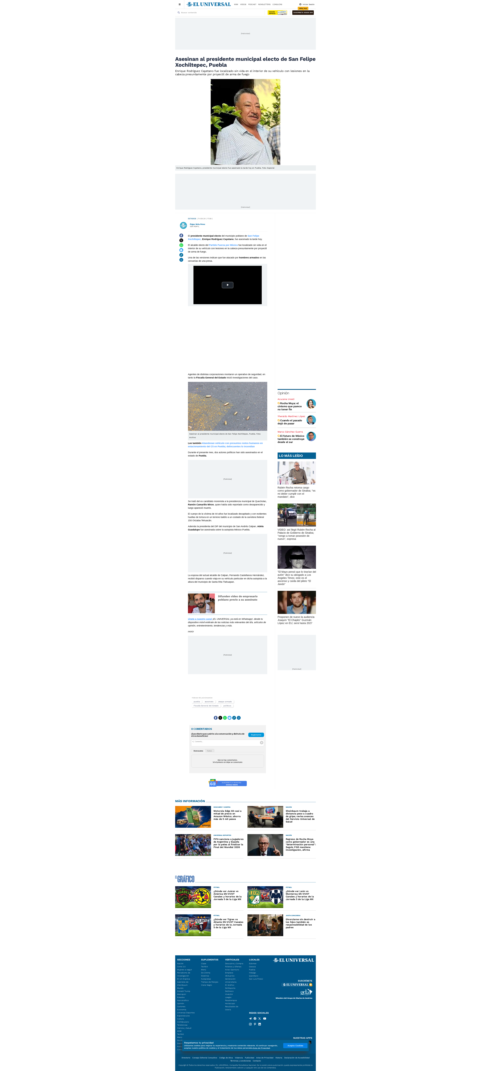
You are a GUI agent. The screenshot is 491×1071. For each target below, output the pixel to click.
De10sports (230, 988)
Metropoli (181, 994)
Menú (179, 1037)
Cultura (180, 1019)
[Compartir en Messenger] (181, 250)
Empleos (229, 973)
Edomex (252, 963)
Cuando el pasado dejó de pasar (290, 422)
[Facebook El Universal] (255, 1019)
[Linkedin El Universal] (259, 1024)
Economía (181, 1010)
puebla (197, 702)
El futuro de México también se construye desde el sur (291, 439)
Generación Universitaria (231, 980)
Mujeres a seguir (184, 970)
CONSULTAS (277, 4)
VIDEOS (243, 4)
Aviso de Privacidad (264, 1058)
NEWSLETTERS (264, 4)
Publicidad (249, 1058)
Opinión (283, 393)
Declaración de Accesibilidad (297, 1058)
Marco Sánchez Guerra (290, 431)
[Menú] (179, 4)
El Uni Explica (183, 979)
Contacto (257, 1061)
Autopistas (206, 979)
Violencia (239, 1058)
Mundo (180, 988)
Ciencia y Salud (184, 1028)
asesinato (209, 702)
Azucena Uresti (286, 399)
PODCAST (252, 4)
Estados (192, 219)
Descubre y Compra (234, 963)
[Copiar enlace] (181, 255)
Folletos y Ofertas (233, 967)
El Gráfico (229, 985)
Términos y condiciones (240, 1061)
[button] (303, 12)
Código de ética (226, 1058)
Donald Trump (183, 991)
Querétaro (253, 976)
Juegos (228, 997)
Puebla (252, 970)
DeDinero (229, 991)
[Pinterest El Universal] (255, 1024)
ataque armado (225, 702)
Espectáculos (183, 1016)
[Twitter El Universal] (259, 1019)
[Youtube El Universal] (264, 1019)
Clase (203, 963)
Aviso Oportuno (232, 970)
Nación (180, 963)
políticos (227, 706)
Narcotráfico (183, 1000)
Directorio (186, 1058)
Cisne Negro (206, 985)
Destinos (205, 976)
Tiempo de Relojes (209, 982)
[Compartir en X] (181, 240)
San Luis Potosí (256, 979)
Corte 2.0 (181, 967)
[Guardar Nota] (181, 260)
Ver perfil (194, 226)
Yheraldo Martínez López (291, 416)
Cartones (181, 1006)
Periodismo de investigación (183, 974)
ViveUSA (229, 994)
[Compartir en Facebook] (181, 235)
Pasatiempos (231, 1000)
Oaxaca (252, 967)
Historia (278, 1058)
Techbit (180, 1034)
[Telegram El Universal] (250, 1019)
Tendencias (182, 1025)
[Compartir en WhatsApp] (181, 245)
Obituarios (230, 976)
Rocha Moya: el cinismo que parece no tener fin (290, 406)
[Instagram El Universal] (250, 1024)
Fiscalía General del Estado (206, 706)
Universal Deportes (186, 1013)
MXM (236, 4)
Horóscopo (230, 1003)
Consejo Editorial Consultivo (204, 1058)
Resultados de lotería (231, 1008)
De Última (205, 973)
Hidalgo (252, 973)
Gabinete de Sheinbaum (182, 983)
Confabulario (183, 1022)
